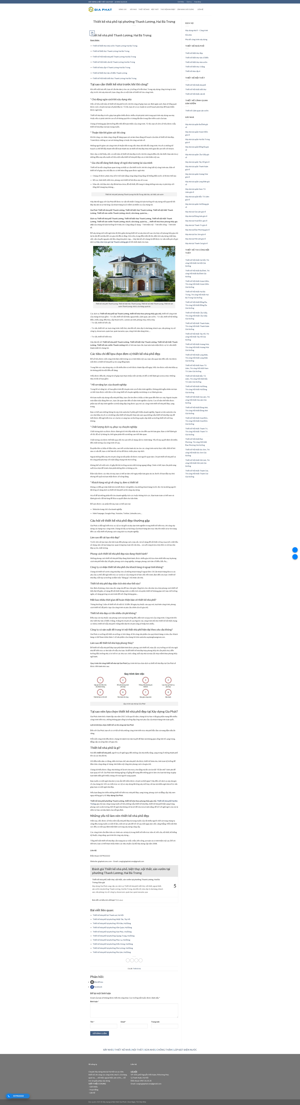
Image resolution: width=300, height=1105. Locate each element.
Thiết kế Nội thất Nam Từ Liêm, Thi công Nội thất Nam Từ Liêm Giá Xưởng (196, 368)
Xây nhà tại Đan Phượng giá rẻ (197, 230)
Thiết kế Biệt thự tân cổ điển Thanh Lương (110, 73)
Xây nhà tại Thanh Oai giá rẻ (196, 243)
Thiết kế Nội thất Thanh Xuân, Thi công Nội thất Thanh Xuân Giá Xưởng (197, 326)
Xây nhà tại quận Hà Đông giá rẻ (197, 205)
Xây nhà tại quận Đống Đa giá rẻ (197, 148)
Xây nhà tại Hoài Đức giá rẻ (196, 221)
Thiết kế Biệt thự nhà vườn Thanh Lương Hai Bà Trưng (115, 46)
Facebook (98, 987)
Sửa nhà (188, 35)
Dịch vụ (189, 2)
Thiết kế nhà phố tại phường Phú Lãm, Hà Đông (112, 952)
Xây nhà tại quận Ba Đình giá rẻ (196, 125)
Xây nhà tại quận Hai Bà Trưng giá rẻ (197, 140)
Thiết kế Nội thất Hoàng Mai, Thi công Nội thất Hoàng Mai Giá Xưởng (197, 347)
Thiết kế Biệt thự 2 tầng (195, 66)
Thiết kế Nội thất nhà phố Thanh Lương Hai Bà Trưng (114, 56)
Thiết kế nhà (144, 9)
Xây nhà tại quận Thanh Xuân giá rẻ (196, 168)
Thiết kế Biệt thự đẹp (194, 53)
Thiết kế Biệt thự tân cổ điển (196, 57)
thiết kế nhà (122, 1049)
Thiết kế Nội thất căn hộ (195, 94)
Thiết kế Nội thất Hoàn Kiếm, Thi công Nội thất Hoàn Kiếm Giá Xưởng (197, 284)
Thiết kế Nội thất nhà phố (195, 85)
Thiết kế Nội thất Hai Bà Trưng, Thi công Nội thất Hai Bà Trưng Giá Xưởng (197, 294)
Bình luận (94, 1001)
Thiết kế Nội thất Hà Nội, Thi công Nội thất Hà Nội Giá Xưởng (197, 263)
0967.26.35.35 (146, 1081)
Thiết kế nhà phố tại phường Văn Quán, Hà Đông (112, 927)
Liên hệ (200, 9)
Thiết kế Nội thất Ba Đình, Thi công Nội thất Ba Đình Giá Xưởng (197, 273)
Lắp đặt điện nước (185, 1049)
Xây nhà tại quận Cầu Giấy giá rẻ (197, 156)
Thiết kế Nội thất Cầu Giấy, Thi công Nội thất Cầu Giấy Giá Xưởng (196, 315)
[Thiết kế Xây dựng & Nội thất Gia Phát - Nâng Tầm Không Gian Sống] (100, 9)
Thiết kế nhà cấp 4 (192, 71)
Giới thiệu (181, 2)
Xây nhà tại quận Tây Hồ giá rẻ (197, 162)
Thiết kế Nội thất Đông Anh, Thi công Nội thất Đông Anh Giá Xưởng (196, 410)
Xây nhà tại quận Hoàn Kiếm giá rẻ (196, 133)
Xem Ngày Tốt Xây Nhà (137, 1102)
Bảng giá (122, 9)
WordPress (98, 982)
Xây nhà (133, 9)
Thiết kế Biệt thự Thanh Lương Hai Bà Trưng (111, 51)
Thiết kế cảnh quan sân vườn (196, 110)
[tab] (134, 982)
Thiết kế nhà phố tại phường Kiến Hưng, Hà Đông (113, 944)
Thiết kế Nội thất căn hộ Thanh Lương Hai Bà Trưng (114, 62)
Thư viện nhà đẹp (167, 9)
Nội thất (155, 9)
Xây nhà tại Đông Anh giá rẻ (196, 216)
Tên (92, 1022)
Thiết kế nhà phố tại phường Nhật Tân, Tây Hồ (111, 919)
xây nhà (108, 1049)
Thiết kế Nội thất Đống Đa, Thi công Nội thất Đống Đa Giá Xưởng (196, 305)
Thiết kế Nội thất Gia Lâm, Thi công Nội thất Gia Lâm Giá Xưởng (197, 400)
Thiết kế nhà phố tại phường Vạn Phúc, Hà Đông (112, 931)
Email (123, 1022)
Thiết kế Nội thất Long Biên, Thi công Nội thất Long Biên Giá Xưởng (196, 358)
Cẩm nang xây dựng (185, 9)
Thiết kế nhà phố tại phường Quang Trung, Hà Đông (114, 936)
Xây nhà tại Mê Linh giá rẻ (195, 239)
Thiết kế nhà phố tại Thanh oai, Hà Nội (108, 915)
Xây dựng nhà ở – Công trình (196, 30)
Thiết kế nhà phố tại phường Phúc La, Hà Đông (111, 940)
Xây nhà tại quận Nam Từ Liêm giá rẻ (195, 190)
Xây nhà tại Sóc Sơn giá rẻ (195, 234)
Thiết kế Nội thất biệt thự (195, 89)
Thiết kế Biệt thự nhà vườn (196, 62)
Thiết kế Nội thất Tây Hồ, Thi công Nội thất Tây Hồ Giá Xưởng (197, 337)
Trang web (155, 1022)
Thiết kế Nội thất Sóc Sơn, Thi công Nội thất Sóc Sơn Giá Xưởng (197, 452)
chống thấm (164, 1049)
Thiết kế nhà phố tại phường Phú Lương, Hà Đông (113, 948)
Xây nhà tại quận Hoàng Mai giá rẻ (196, 175)
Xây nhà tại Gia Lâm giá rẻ (195, 212)
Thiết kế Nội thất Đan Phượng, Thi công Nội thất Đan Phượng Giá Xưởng (196, 442)
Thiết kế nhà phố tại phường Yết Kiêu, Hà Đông (112, 923)
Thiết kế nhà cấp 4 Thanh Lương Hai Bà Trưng (111, 67)
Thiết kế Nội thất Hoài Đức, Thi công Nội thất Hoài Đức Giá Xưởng (196, 421)
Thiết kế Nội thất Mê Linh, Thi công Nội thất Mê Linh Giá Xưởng (197, 463)
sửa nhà (150, 1049)
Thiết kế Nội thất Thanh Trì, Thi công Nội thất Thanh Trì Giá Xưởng (196, 431)
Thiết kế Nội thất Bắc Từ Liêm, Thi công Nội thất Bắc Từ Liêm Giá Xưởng (196, 379)
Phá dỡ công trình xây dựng (196, 39)
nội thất (137, 1049)
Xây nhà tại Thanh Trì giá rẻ (196, 225)
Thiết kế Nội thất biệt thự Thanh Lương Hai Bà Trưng (114, 78)
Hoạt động (197, 2)
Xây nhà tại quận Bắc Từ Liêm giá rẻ (197, 198)
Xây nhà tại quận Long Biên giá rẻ (197, 183)
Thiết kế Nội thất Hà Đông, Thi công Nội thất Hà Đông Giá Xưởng (196, 389)
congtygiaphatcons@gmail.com (148, 1083)
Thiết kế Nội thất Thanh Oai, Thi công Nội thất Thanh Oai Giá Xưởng (196, 473)
